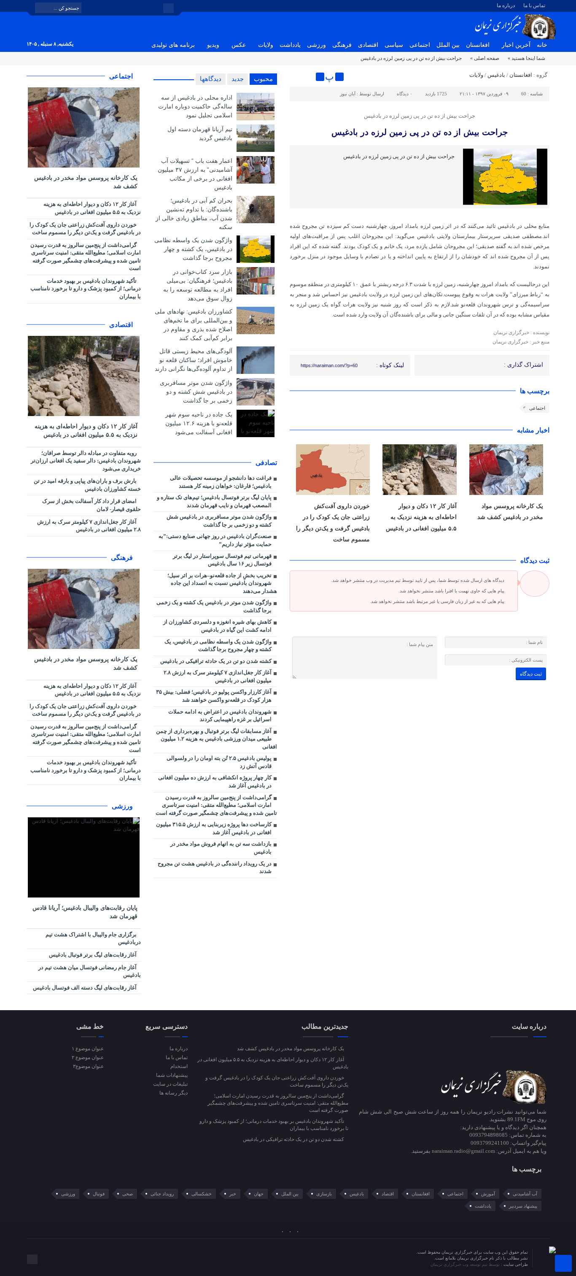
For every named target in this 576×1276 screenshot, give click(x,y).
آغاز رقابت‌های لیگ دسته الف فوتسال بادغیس (85, 987)
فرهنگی (342, 45)
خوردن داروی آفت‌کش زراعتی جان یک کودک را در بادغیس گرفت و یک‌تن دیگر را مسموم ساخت (85, 229)
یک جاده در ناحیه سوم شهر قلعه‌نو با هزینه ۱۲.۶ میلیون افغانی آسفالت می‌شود (198, 423)
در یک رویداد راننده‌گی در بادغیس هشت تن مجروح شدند (215, 867)
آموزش (488, 1193)
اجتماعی (419, 45)
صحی (127, 1193)
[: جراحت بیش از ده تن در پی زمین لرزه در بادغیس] (297, 77)
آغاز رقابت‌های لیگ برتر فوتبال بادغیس (93, 955)
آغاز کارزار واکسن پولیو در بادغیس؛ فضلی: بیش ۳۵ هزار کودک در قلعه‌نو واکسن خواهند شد (214, 696)
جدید (237, 79)
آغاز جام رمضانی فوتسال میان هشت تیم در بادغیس (89, 971)
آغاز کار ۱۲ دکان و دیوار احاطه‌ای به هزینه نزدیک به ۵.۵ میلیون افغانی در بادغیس (421, 517)
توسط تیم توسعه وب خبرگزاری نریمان (466, 1264)
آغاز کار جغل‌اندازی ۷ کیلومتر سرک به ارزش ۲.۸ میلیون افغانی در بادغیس (218, 676)
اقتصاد (388, 1193)
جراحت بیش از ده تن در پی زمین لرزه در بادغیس (419, 132)
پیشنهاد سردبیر (523, 1205)
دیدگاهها (210, 79)
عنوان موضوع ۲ (88, 1057)
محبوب (263, 79)
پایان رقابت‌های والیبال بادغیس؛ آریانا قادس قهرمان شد (84, 912)
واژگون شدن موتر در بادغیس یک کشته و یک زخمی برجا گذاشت (214, 606)
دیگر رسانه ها (173, 1093)
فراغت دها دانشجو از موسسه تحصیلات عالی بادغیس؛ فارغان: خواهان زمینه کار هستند (221, 482)
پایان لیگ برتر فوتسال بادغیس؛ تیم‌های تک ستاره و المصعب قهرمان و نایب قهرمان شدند (214, 501)
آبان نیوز (347, 93)
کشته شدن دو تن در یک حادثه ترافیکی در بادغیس (216, 661)
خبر (232, 1193)
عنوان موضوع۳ (88, 1066)
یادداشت (290, 45)
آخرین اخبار (516, 45)
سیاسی (394, 45)
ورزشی (316, 45)
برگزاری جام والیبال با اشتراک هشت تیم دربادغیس (93, 938)
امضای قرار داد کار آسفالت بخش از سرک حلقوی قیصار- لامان (91, 505)
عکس (238, 45)
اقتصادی (368, 45)
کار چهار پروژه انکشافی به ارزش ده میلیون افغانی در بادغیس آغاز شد (215, 781)
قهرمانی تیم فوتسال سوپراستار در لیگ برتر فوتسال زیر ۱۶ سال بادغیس (222, 560)
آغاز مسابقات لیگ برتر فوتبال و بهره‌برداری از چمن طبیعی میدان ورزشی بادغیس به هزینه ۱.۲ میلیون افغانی (216, 739)
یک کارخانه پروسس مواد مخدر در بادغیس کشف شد (85, 182)
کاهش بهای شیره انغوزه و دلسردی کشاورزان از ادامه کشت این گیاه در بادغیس (217, 626)
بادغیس (496, 75)
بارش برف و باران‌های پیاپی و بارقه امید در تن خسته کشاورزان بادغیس (87, 485)
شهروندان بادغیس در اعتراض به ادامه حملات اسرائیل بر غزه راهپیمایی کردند (220, 715)
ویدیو (213, 45)
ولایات (265, 45)
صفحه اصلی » (484, 58)
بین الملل (448, 45)
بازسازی (324, 1193)
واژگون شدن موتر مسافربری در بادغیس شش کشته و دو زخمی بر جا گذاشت (196, 391)
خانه (542, 45)
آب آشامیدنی (525, 1193)
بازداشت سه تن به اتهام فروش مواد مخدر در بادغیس (221, 848)
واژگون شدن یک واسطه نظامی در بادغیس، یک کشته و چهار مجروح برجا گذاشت (193, 249)
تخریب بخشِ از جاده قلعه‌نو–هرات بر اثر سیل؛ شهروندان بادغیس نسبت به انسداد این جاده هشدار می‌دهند (222, 583)
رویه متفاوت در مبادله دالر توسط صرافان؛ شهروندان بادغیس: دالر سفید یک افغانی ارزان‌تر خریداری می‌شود (86, 461)
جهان (259, 1193)
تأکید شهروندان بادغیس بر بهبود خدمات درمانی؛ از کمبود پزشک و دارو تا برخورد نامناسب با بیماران (85, 289)
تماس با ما (534, 5)
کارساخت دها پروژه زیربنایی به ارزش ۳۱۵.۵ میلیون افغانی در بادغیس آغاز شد (214, 828)
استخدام (178, 1066)
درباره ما (506, 5)
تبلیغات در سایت (170, 1084)
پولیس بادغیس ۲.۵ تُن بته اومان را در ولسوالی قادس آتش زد (219, 762)
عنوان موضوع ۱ (88, 1049)
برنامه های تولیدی (173, 45)
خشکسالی (201, 1193)
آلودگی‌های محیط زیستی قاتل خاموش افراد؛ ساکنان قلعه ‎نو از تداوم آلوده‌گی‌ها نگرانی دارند (193, 360)
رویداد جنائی (162, 1193)
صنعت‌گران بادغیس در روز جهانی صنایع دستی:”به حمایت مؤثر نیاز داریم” (215, 540)
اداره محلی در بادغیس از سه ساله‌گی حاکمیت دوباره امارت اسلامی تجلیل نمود (195, 106)
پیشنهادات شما (171, 1075)
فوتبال (99, 1193)
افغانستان (478, 45)
